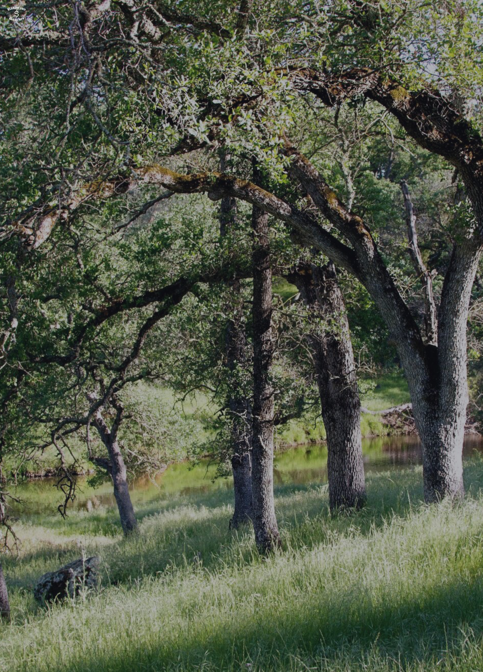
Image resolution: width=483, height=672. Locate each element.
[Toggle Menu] (477, 13)
